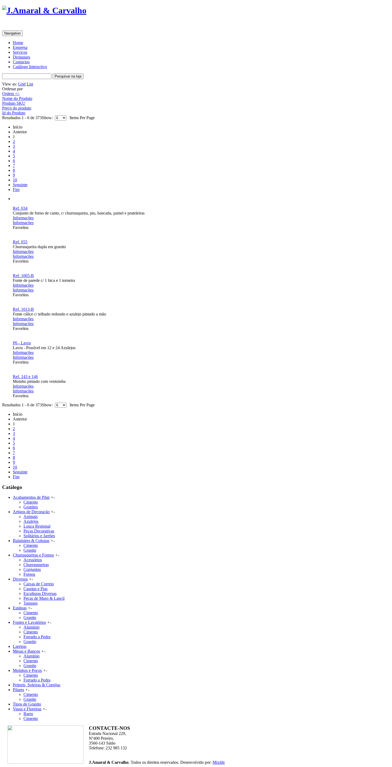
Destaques (21, 57)
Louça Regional (36, 526)
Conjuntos (32, 569)
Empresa (20, 47)
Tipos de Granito (27, 704)
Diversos (20, 579)
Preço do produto (16, 108)
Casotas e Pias (35, 588)
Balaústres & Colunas (31, 540)
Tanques (30, 603)
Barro (28, 713)
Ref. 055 (20, 242)
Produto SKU (13, 103)
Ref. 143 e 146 (25, 376)
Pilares (18, 689)
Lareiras (19, 646)
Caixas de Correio (38, 584)
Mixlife (219, 762)
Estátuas (20, 608)
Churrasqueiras (36, 564)
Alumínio (31, 627)
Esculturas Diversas (40, 593)
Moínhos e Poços (27, 670)
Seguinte (20, 184)
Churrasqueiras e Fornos (33, 555)
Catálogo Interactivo (30, 66)
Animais (30, 516)
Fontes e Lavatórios (29, 622)
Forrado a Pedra (36, 636)
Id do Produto (13, 113)
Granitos (30, 507)
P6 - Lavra (22, 343)
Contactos (21, 62)
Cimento (30, 502)
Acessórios (32, 560)
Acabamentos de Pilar (31, 497)
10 (15, 180)
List (30, 84)
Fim (16, 189)
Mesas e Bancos (26, 651)
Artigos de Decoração (31, 511)
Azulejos (30, 521)
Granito (29, 550)
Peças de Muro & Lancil (44, 598)
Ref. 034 (20, 208)
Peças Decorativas (38, 531)
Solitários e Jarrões (39, 536)
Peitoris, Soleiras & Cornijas (36, 685)
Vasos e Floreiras (27, 709)
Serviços (20, 52)
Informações (23, 218)
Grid (22, 84)
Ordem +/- (11, 93)
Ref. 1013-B (23, 309)
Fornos (29, 574)
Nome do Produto (17, 98)
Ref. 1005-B (23, 275)
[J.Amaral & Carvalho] (44, 10)
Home (18, 42)
